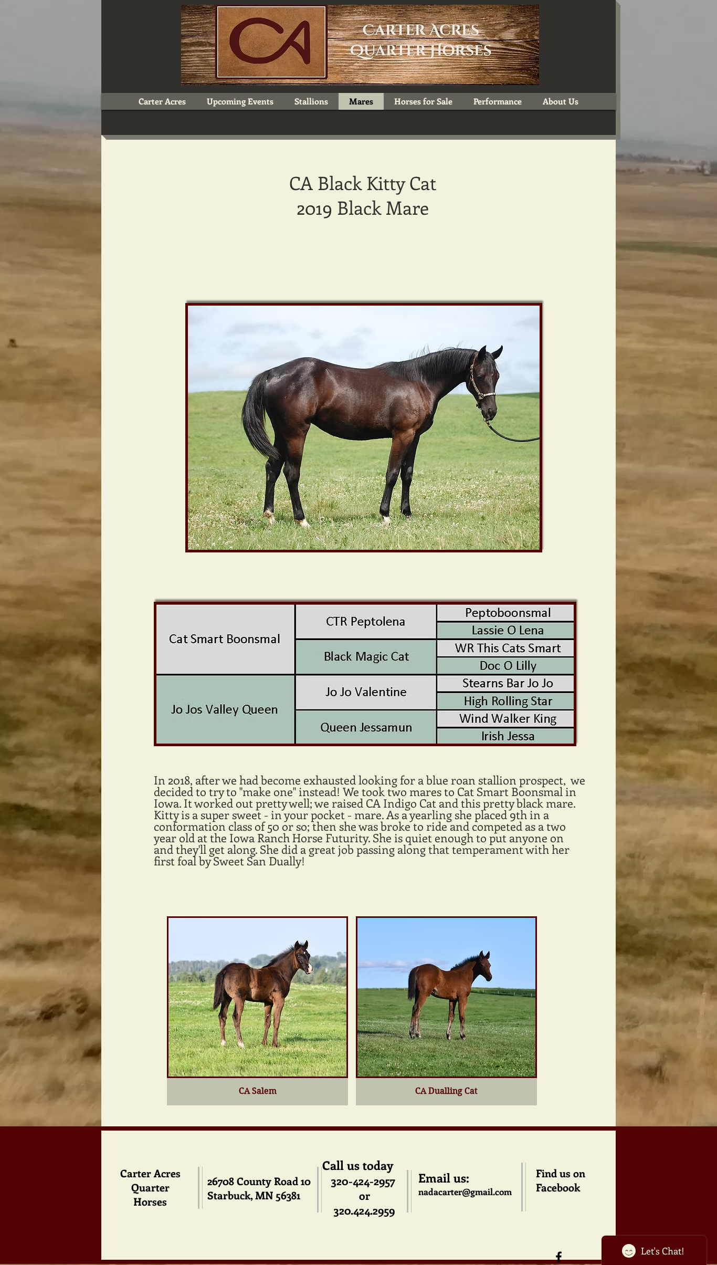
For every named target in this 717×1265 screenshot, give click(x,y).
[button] (257, 1010)
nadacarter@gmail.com (465, 1191)
